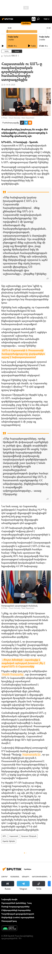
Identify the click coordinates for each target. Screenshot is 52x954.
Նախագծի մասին (9, 899)
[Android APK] (9, 928)
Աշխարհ (25, 877)
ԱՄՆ (4, 836)
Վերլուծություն (39, 877)
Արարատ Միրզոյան (28, 836)
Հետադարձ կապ (9, 921)
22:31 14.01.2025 (8, 84)
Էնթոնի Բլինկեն (9, 841)
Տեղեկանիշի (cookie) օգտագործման (17, 917)
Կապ (29, 903)
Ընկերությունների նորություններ (16, 910)
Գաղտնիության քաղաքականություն (17, 913)
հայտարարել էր (31, 754)
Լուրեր (4, 877)
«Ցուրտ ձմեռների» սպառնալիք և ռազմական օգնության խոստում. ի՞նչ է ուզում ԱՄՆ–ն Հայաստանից (23, 663)
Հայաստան (13, 836)
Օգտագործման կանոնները (13, 903)
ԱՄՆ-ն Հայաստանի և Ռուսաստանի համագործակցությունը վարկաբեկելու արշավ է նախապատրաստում (23, 354)
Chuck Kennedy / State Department (21, 118)
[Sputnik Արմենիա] (8, 20)
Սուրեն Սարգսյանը (12, 674)
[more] (47, 278)
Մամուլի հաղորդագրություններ (15, 906)
